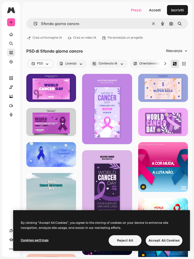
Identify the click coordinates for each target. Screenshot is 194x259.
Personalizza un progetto (125, 38)
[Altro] (11, 249)
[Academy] (11, 240)
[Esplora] (11, 62)
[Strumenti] (11, 78)
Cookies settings (34, 240)
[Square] (184, 64)
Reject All (125, 240)
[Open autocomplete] (33, 24)
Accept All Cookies (164, 240)
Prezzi (136, 10)
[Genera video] (11, 105)
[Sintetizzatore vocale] (11, 115)
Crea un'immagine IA (47, 38)
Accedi (155, 10)
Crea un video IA (84, 38)
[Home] (11, 34)
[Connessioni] (11, 231)
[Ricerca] (11, 43)
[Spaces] (11, 87)
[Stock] (11, 53)
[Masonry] (175, 64)
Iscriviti (177, 10)
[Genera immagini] (11, 96)
